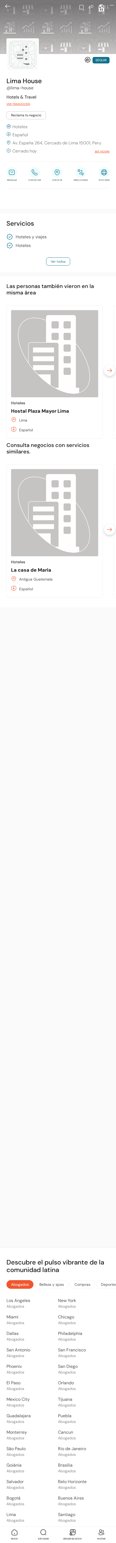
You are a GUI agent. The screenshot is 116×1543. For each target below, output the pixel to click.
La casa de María (31, 570)
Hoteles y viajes (31, 237)
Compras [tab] (82, 1284)
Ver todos (58, 261)
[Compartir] (91, 6)
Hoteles (23, 245)
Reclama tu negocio (26, 115)
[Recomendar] (87, 60)
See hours (102, 151)
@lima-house (19, 88)
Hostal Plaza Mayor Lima (40, 411)
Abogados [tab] (20, 1284)
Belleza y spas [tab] (51, 1284)
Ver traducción (18, 104)
